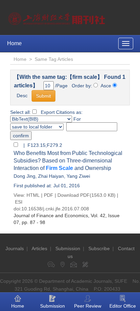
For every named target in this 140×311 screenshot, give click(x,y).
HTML (33, 195)
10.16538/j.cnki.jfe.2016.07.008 (55, 208)
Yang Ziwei (78, 176)
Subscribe (99, 248)
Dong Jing (24, 176)
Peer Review (87, 306)
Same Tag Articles (54, 59)
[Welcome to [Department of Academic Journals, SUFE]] (57, 17)
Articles (39, 248)
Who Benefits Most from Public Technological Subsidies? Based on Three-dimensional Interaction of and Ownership (68, 160)
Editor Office (122, 306)
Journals (14, 248)
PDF (48, 195)
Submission (67, 248)
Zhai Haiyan (51, 176)
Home (14, 43)
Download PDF (73, 195)
